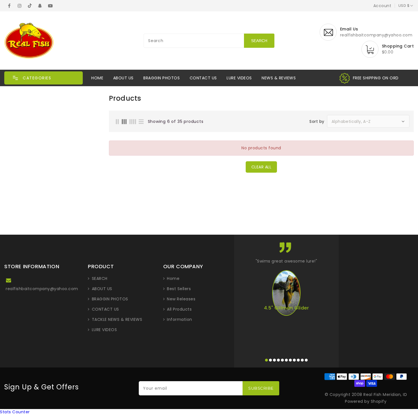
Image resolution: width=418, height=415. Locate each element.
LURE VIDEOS (239, 78)
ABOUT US (123, 78)
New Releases (181, 299)
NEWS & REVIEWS (279, 78)
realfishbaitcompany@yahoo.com (42, 289)
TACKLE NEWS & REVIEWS (117, 319)
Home (173, 278)
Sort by (316, 121)
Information (179, 319)
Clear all (261, 167)
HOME (97, 78)
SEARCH (99, 278)
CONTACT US (203, 78)
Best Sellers (179, 289)
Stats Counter (15, 412)
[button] (43, 77)
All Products (179, 309)
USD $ (404, 5)
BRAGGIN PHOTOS (161, 78)
